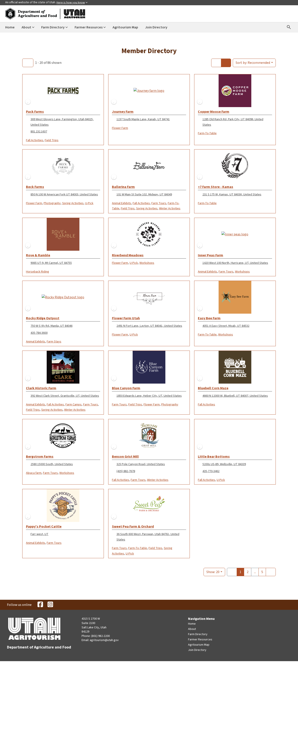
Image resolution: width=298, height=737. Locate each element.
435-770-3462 (210, 471)
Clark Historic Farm (41, 388)
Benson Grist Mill (125, 456)
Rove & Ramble (38, 255)
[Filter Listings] (27, 63)
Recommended (253, 62)
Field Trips (51, 140)
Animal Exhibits (121, 203)
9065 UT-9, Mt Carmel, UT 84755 (51, 263)
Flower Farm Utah (126, 318)
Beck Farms (35, 186)
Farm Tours (158, 203)
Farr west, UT (39, 534)
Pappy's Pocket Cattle (44, 526)
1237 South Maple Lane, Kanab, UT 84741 (143, 119)
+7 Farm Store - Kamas (215, 186)
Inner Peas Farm (210, 255)
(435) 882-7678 (125, 471)
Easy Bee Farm (209, 318)
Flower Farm (120, 127)
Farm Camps (73, 404)
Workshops (146, 263)
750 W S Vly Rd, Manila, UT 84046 (51, 325)
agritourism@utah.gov (104, 640)
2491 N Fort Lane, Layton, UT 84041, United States (149, 325)
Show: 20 (212, 572)
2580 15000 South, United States (52, 464)
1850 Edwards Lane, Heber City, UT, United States (149, 395)
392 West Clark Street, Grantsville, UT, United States (65, 395)
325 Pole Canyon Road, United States (140, 464)
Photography (52, 203)
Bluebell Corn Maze (213, 388)
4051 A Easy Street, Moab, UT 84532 (225, 325)
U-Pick (89, 203)
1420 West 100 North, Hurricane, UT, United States (235, 263)
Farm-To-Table (207, 133)
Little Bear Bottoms (214, 456)
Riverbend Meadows (128, 255)
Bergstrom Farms (39, 456)
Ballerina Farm (123, 186)
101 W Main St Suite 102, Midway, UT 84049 (144, 194)
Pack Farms (35, 111)
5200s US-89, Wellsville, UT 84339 (224, 464)
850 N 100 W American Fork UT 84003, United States (64, 194)
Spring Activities (73, 203)
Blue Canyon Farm (126, 388)
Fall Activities (34, 140)
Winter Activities (169, 208)
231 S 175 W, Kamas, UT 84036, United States (231, 194)
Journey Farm (123, 111)
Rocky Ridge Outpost (42, 318)
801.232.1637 (39, 131)
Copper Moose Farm (213, 111)
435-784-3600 (39, 332)
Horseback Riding (37, 271)
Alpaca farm (33, 473)
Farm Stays (54, 341)
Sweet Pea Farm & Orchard (133, 526)
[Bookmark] (28, 101)
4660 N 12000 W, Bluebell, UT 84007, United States (235, 395)
